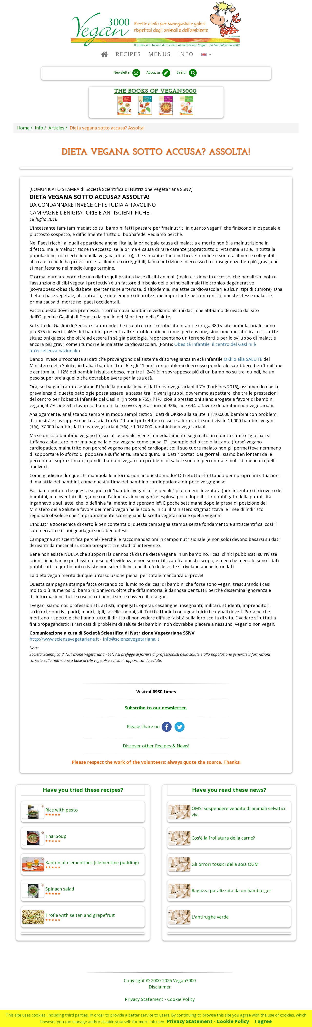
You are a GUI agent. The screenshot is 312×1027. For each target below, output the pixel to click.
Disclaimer (160, 987)
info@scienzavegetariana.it (131, 639)
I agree (263, 1021)
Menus (159, 54)
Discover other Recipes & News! (156, 746)
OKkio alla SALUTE (243, 359)
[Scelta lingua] (206, 54)
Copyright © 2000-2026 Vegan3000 (160, 980)
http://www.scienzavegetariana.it (64, 639)
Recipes (128, 54)
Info (186, 54)
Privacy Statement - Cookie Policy (208, 1021)
